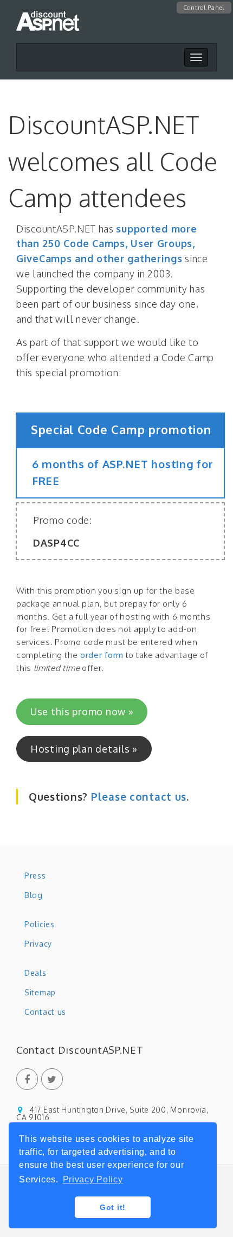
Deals (35, 972)
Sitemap (40, 992)
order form (102, 654)
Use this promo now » (81, 711)
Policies (39, 924)
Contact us (45, 1011)
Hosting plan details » (84, 749)
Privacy (38, 943)
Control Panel (204, 7)
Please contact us (138, 796)
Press (35, 875)
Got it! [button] (113, 1207)
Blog (33, 895)
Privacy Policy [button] (93, 1179)
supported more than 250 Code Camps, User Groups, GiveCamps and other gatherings (106, 244)
